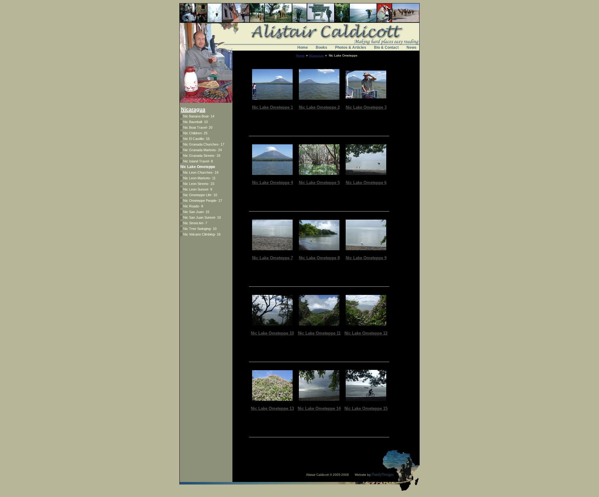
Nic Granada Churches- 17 (203, 144)
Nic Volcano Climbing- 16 (202, 234)
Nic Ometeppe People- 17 (202, 200)
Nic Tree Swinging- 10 (200, 229)
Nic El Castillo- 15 (196, 139)
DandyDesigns (383, 474)
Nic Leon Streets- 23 (198, 184)
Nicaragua (316, 55)
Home (302, 47)
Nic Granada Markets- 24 (202, 150)
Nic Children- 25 (195, 133)
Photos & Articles (350, 47)
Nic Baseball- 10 (195, 122)
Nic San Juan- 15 (196, 212)
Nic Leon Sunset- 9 (197, 189)
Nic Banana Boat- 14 (198, 116)
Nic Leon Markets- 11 (199, 178)
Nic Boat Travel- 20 (197, 127)
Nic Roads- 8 (193, 206)
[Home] (299, 40)
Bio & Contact (386, 47)
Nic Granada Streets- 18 (201, 155)
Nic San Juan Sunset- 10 (202, 217)
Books (321, 47)
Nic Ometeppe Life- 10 (200, 195)
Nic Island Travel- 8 (198, 161)
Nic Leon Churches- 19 (200, 172)
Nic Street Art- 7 (195, 223)
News (411, 47)
